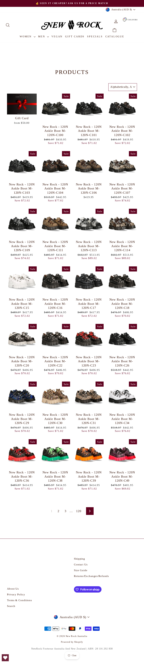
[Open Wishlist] (5, 657)
